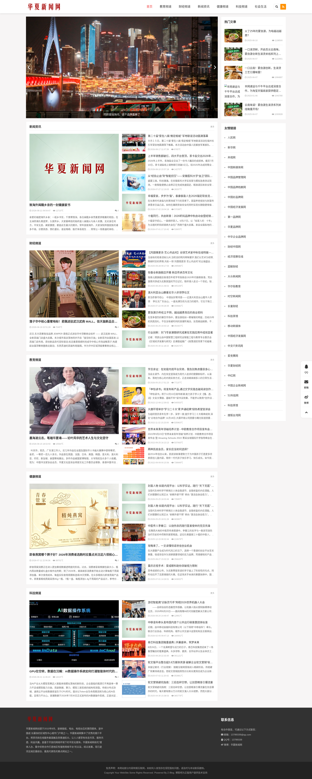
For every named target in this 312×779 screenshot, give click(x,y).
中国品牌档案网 (237, 187)
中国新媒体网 (235, 167)
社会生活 (260, 6)
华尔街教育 (234, 286)
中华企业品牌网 (237, 236)
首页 (149, 6)
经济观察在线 (235, 256)
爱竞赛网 (233, 355)
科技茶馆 (233, 316)
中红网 (231, 375)
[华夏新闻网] (44, 6)
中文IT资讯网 (235, 345)
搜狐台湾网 (234, 415)
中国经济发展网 (237, 207)
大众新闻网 (234, 276)
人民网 (231, 137)
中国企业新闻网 (237, 385)
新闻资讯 (203, 6)
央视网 (231, 157)
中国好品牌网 (235, 197)
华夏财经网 (234, 365)
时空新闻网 (234, 296)
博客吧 (179, 772)
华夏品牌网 (234, 226)
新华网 (231, 147)
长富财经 (233, 306)
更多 (212, 127)
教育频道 (165, 6)
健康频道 (222, 6)
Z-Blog (170, 772)
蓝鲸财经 (233, 266)
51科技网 (233, 395)
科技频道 (241, 6)
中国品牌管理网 (237, 177)
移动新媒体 (234, 326)
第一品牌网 (234, 217)
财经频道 (184, 6)
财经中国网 (234, 246)
